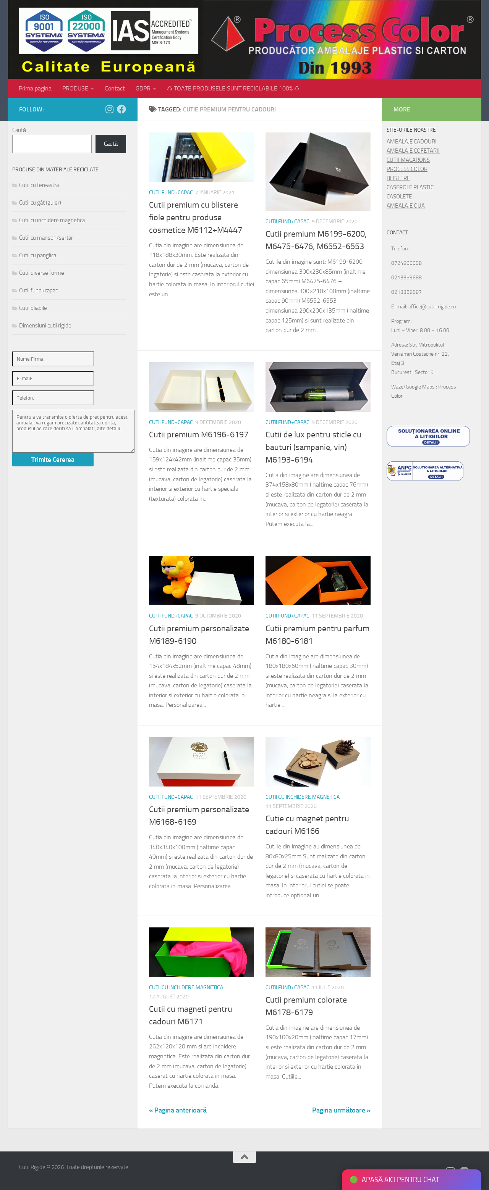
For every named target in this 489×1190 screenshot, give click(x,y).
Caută (19, 130)
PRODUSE (75, 88)
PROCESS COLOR (407, 169)
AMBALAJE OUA (406, 205)
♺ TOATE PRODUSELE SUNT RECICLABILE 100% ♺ (233, 88)
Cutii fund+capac (171, 192)
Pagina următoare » (341, 1110)
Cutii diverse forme (41, 272)
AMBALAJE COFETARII (413, 150)
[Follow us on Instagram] (109, 109)
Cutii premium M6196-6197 (198, 435)
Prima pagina (35, 88)
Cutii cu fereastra (39, 185)
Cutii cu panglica (37, 255)
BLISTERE (398, 178)
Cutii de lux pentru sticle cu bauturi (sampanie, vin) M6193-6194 (313, 447)
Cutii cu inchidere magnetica (303, 797)
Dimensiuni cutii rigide (45, 325)
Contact (115, 88)
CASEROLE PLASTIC (410, 187)
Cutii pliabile (33, 308)
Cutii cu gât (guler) (40, 202)
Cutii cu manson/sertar (46, 237)
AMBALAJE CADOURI (412, 141)
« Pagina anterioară (178, 1110)
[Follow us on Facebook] (121, 109)
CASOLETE (399, 196)
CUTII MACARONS (408, 159)
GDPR (143, 88)
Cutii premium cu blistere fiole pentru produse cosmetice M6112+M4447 (195, 217)
